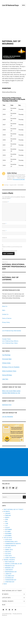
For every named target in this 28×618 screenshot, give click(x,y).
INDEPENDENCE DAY (11, 571)
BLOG (5, 583)
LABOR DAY (8, 573)
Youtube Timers (6, 339)
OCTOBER (7, 531)
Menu (23, 5)
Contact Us (5, 314)
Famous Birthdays (7, 375)
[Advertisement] (14, 25)
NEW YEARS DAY (9, 561)
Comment (5, 202)
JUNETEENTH (9, 569)
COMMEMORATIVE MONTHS (13, 543)
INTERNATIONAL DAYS (11, 541)
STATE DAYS (8, 539)
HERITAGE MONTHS (10, 545)
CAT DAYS (8, 547)
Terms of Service (6, 318)
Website (4, 237)
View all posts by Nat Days (19, 179)
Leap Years (5, 379)
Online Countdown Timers (9, 371)
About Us (4, 306)
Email (4, 230)
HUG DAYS (8, 553)
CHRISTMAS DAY (9, 581)
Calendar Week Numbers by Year (11, 393)
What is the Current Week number (11, 391)
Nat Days (6, 184)
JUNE (6, 523)
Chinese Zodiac (6, 363)
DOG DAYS (8, 551)
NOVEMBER (20, 184)
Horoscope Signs (6, 359)
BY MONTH (7, 511)
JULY (6, 525)
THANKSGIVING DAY (10, 579)
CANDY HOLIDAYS (10, 557)
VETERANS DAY (9, 577)
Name (4, 223)
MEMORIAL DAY (9, 567)
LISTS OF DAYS (8, 537)
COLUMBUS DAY (9, 575)
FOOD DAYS (8, 555)
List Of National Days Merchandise (11, 330)
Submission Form (6, 404)
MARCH (7, 517)
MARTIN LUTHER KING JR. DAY (13, 563)
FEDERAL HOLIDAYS (9, 559)
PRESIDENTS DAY (10, 565)
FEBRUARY (8, 515)
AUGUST (7, 527)
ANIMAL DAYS (9, 549)
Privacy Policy (6, 322)
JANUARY (7, 513)
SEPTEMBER (8, 529)
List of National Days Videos (10, 343)
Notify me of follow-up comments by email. (12, 246)
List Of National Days (10, 5)
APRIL (6, 519)
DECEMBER (8, 535)
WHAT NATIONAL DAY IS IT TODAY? (13, 509)
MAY (6, 521)
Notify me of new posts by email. (9, 250)
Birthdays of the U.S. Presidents (10, 367)
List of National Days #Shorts (10, 341)
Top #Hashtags (6, 355)
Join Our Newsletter (7, 416)
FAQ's (3, 310)
